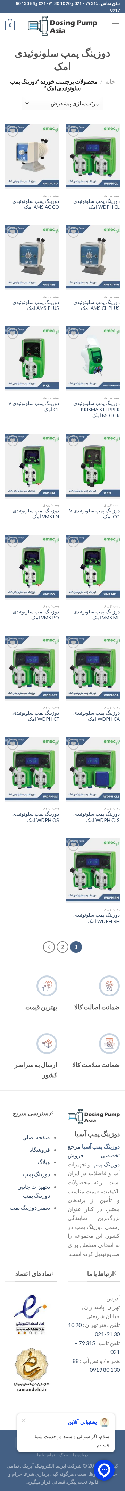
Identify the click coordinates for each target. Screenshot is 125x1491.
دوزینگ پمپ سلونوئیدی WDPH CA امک (96, 716)
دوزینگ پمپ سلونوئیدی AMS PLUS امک (35, 305)
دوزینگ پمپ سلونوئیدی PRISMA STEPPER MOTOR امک (96, 409)
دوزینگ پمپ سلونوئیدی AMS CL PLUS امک (96, 305)
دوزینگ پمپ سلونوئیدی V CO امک (94, 514)
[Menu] (115, 25)
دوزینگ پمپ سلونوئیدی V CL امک (33, 406)
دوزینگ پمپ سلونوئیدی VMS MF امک (96, 615)
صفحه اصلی (36, 1137)
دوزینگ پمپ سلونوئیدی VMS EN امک (35, 514)
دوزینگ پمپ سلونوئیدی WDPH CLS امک (96, 817)
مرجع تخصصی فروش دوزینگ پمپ (94, 1155)
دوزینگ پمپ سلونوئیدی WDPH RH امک (96, 918)
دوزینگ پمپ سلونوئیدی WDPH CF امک (35, 716)
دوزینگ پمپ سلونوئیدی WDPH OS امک (35, 817)
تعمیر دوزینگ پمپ (30, 1207)
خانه (110, 81)
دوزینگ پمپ (36, 1174)
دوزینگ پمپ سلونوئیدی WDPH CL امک (96, 204)
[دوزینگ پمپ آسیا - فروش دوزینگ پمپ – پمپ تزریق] (62, 26)
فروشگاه (39, 1149)
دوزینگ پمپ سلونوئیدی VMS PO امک (35, 615)
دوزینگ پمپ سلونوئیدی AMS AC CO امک (35, 204)
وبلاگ (44, 1161)
